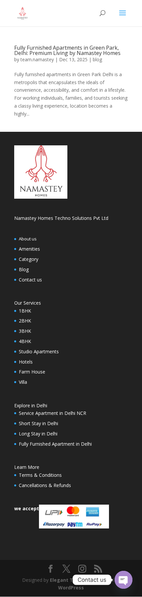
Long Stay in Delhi (38, 433)
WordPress (71, 587)
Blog (24, 269)
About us (28, 239)
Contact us (30, 279)
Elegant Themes (69, 580)
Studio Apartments (39, 351)
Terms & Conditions (40, 475)
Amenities (29, 249)
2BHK (25, 321)
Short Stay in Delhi (38, 423)
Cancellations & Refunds (45, 485)
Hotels (26, 362)
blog (97, 59)
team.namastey (37, 59)
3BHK (25, 331)
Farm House (32, 372)
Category (28, 259)
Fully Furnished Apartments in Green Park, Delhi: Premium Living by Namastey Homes (67, 50)
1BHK (25, 311)
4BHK (25, 341)
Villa (23, 382)
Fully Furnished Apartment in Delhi (55, 444)
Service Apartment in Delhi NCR (52, 413)
